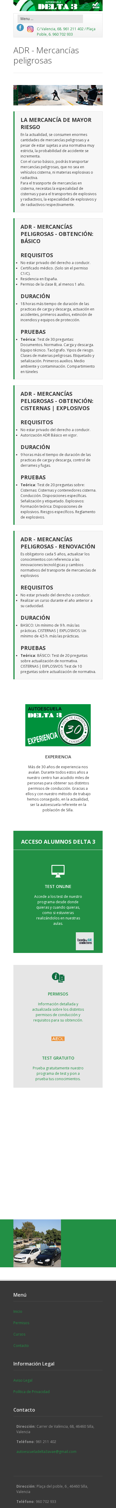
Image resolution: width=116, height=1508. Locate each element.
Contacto (21, 1345)
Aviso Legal (22, 1380)
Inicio (17, 1311)
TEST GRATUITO (58, 1058)
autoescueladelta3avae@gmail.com (46, 1451)
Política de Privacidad (31, 1391)
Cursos (19, 1334)
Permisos (21, 1322)
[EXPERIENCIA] (58, 725)
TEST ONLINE (58, 886)
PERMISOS (58, 994)
